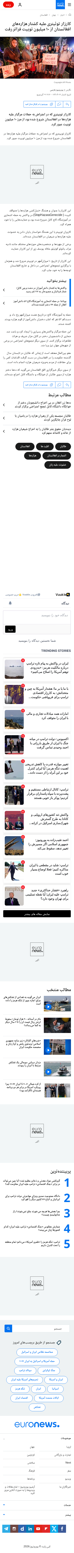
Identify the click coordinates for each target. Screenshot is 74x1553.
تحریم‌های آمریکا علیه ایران (24, 1379)
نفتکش (37, 1407)
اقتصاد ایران (21, 1398)
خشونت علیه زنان (57, 465)
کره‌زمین (31, 1455)
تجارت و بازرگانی (62, 1455)
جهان (54, 15)
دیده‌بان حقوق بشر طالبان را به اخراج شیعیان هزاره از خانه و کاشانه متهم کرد (41, 431)
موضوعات (66, 1438)
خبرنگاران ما (65, 1487)
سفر (69, 1471)
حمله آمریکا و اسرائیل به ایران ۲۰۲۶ (37, 1361)
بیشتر (68, 1515)
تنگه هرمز (20, 1389)
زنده (8, 4)
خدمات (67, 1505)
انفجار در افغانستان (56, 455)
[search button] (8, 1328)
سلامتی (31, 1463)
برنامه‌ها (31, 1479)
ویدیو (68, 1479)
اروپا (68, 1447)
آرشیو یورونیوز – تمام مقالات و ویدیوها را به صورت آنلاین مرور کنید (19, 1490)
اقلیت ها (45, 446)
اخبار (62, 15)
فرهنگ (31, 1471)
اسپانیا (55, 1389)
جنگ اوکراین (49, 1370)
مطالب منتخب (59, 990)
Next (68, 1463)
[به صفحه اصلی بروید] (60, 4)
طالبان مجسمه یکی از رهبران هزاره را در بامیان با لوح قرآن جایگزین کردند (43, 418)
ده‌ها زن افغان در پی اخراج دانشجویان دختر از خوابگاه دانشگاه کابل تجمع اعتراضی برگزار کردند (43, 405)
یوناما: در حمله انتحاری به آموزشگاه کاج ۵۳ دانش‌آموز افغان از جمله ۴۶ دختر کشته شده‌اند (39, 303)
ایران (38, 1389)
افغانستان (44, 15)
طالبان (63, 446)
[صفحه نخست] (70, 15)
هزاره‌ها (32, 455)
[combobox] (37, 1328)
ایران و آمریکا (56, 1379)
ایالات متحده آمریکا (49, 1398)
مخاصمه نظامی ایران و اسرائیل (37, 1352)
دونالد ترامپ (25, 1370)
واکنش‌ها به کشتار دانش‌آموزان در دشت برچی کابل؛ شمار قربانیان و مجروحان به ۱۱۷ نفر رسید (41, 290)
